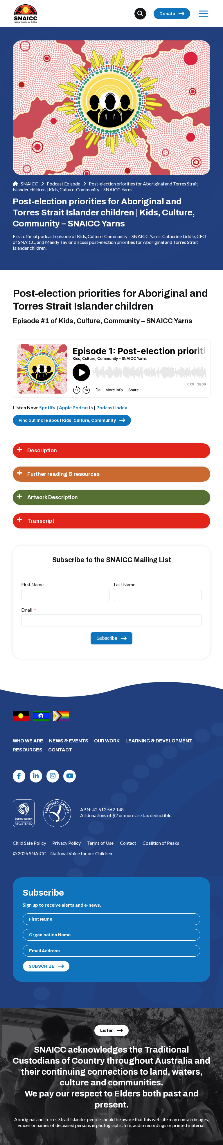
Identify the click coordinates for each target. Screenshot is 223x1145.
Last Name (124, 584)
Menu (203, 13)
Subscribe (107, 638)
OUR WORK (107, 740)
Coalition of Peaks (161, 843)
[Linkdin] (36, 776)
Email (26, 609)
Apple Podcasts (76, 407)
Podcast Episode (63, 183)
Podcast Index (111, 407)
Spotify (47, 407)
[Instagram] (52, 776)
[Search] (140, 13)
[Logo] (57, 813)
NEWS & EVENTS (68, 740)
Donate (167, 13)
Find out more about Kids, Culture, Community (67, 420)
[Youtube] (69, 776)
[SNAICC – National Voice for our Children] (26, 13)
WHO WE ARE (28, 740)
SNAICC (29, 183)
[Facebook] (19, 776)
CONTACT (60, 749)
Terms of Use (100, 843)
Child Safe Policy (29, 843)
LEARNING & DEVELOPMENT (158, 740)
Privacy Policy (66, 843)
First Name (32, 584)
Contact (128, 843)
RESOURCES (27, 749)
